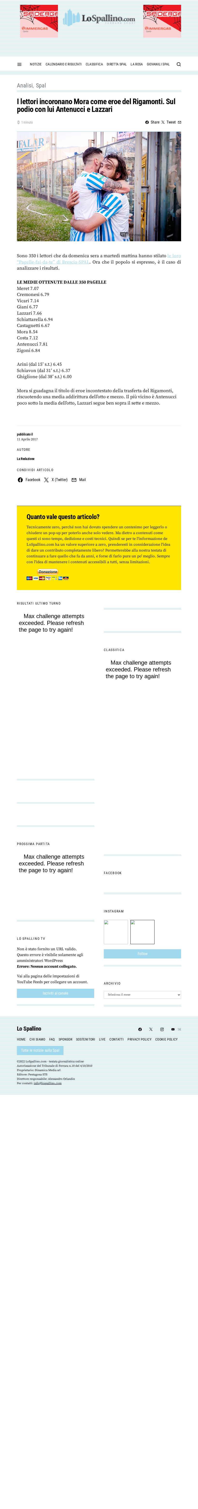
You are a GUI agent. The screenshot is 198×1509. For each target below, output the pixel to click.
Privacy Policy (139, 1039)
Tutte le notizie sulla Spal (40, 1050)
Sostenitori (85, 1039)
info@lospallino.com (48, 1083)
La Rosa (137, 64)
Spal (41, 85)
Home (21, 1039)
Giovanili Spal (158, 64)
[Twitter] (151, 1029)
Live (102, 1039)
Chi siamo (37, 1039)
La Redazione (26, 459)
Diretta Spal (117, 64)
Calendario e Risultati (64, 64)
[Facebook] (140, 1029)
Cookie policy (166, 1039)
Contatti (116, 1039)
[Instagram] (162, 1029)
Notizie (36, 64)
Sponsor (65, 1039)
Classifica (94, 64)
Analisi (25, 85)
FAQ (52, 1039)
